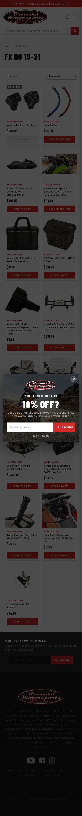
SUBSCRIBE (66, 427)
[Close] (74, 379)
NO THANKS (41, 436)
